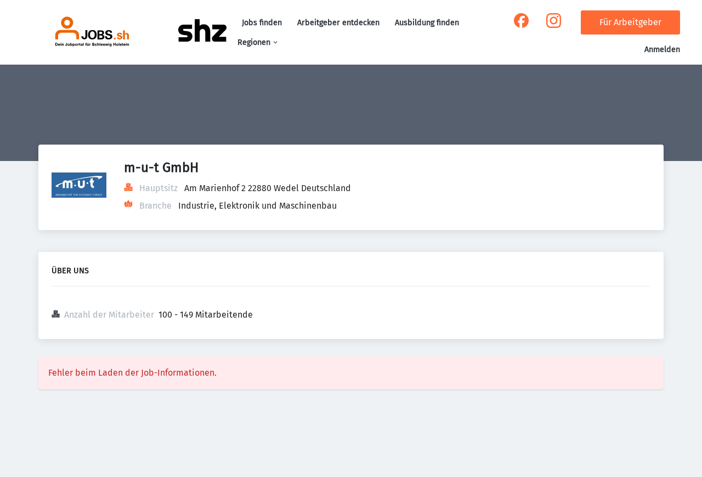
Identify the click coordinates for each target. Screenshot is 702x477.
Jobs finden (262, 22)
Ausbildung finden (427, 22)
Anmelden (662, 49)
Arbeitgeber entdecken (338, 22)
